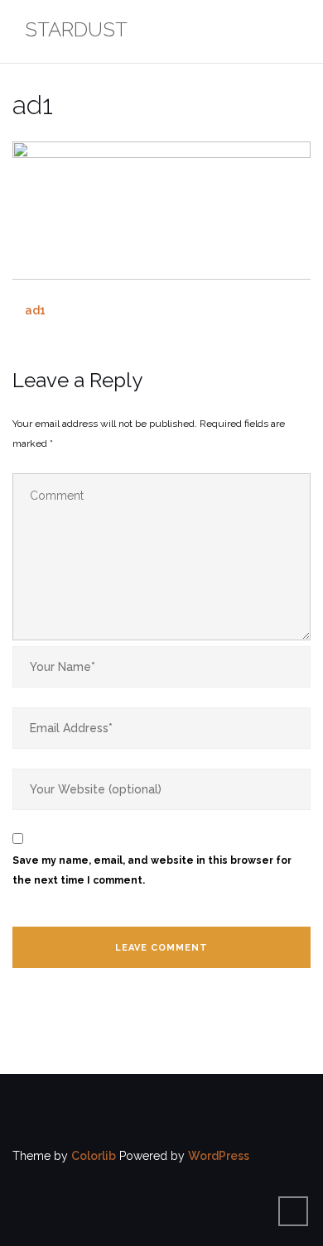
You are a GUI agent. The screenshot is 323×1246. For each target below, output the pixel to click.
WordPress (218, 1155)
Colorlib (93, 1155)
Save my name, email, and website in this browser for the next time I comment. (152, 870)
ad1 (35, 310)
